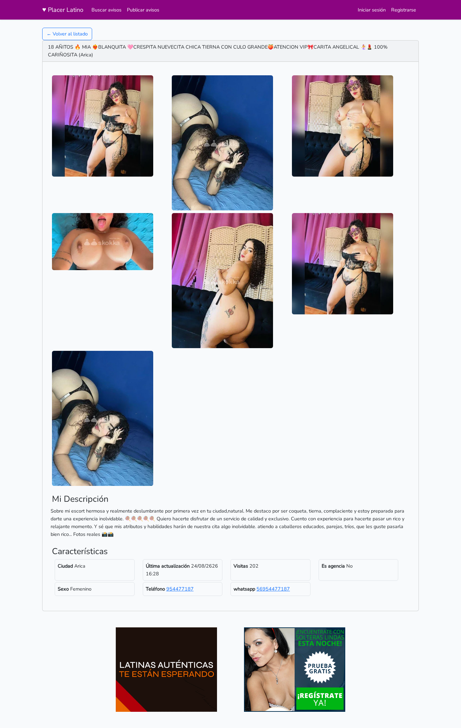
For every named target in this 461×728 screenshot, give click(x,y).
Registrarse (403, 9)
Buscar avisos (106, 9)
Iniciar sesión (372, 9)
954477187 (180, 589)
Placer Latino (62, 9)
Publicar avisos (143, 9)
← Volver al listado (67, 33)
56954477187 (273, 589)
